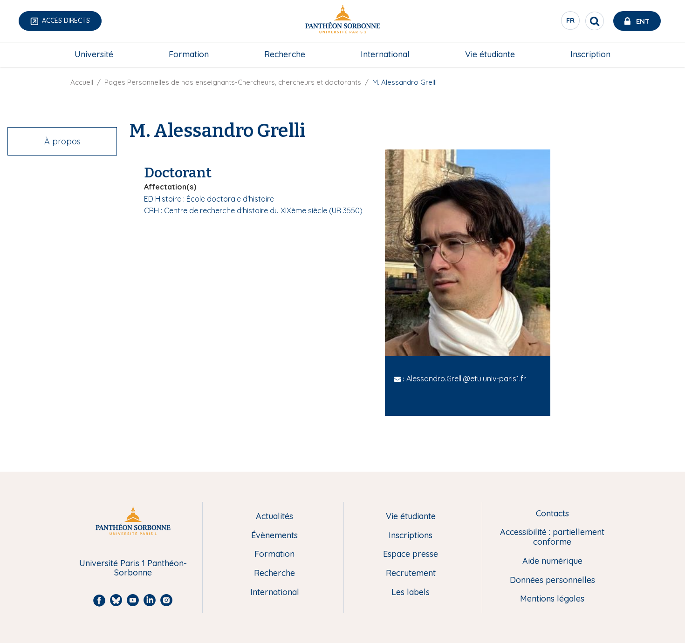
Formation (189, 54)
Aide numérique (552, 561)
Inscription (590, 54)
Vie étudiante (490, 54)
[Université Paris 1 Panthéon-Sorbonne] (342, 21)
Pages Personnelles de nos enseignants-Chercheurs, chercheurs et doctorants (232, 82)
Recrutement (411, 573)
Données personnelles (552, 580)
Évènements (274, 536)
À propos (62, 141)
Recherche (284, 54)
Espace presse (410, 554)
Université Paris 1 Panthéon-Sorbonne (133, 568)
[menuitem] (94, 54)
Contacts (552, 514)
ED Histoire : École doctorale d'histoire (209, 198)
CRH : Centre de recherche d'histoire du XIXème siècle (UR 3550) (253, 210)
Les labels (410, 592)
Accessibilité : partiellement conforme (552, 537)
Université (94, 54)
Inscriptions (410, 536)
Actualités (274, 516)
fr (570, 23)
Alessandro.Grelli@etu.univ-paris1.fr (466, 378)
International (385, 54)
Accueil (81, 82)
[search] (594, 21)
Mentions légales (552, 599)
